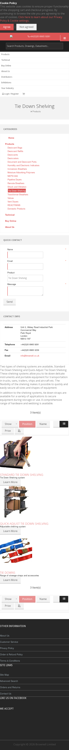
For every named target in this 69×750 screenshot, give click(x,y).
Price (8, 430)
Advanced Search (9, 681)
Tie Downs (7, 572)
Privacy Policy (7, 648)
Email (36, 261)
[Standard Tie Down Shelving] (34, 453)
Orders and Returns (10, 687)
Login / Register (11, 94)
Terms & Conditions (10, 660)
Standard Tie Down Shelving (21, 475)
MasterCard (20, 720)
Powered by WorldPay (34, 729)
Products (36, 111)
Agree (6, 27)
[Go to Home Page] (29, 111)
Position (27, 424)
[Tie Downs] (34, 551)
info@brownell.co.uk (30, 355)
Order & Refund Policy (11, 654)
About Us (4, 635)
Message (36, 284)
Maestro (39, 720)
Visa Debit (49, 720)
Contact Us (5, 693)
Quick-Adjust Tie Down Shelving (24, 524)
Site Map (4, 674)
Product (11, 272)
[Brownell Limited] (19, 36)
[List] (64, 424)
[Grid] (56, 424)
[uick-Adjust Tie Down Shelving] (34, 502)
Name (36, 249)
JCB (29, 720)
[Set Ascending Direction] (19, 431)
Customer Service (9, 641)
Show (8, 424)
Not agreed (26, 27)
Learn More (10, 482)
